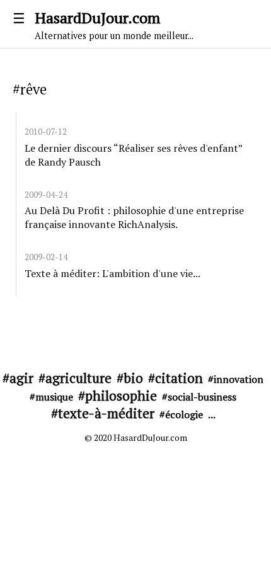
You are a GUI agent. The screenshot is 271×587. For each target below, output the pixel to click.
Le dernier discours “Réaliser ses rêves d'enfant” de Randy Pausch (134, 155)
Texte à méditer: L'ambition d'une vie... (112, 273)
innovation (238, 379)
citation (179, 378)
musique (54, 397)
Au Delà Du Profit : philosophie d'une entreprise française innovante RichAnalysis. (134, 217)
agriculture (78, 378)
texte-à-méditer (106, 413)
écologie (184, 414)
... (212, 414)
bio (133, 378)
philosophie (121, 395)
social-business (202, 397)
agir (21, 378)
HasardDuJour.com (114, 25)
